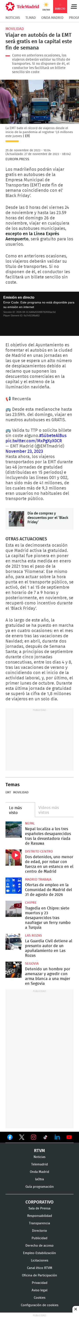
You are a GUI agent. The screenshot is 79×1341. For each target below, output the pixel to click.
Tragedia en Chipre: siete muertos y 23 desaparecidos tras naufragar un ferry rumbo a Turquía (13, 909)
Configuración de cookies (39, 1305)
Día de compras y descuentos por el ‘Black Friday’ (16, 519)
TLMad (30, 17)
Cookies (39, 1297)
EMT (8, 792)
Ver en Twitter (21, 1138)
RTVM (39, 1151)
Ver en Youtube (69, 1137)
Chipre (31, 902)
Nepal (30, 823)
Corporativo (39, 1202)
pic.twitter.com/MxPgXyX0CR (33, 441)
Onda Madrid (52, 17)
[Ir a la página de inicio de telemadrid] (22, 6)
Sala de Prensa (39, 1208)
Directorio (39, 1230)
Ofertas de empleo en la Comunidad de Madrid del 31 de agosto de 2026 (13, 886)
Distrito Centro (39, 851)
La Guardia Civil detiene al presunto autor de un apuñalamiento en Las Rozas (13, 942)
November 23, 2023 (24, 451)
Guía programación (39, 1186)
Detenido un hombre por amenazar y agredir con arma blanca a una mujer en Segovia (13, 970)
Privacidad (39, 1283)
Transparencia (39, 1223)
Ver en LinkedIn (57, 1137)
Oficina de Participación (39, 1275)
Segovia (32, 963)
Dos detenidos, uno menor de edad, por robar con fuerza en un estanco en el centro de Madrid (13, 857)
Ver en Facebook (9, 1138)
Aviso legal (39, 1290)
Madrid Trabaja (38, 879)
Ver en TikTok (45, 1138)
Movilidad (14, 29)
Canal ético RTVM (39, 1268)
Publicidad (39, 1238)
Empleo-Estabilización (39, 1253)
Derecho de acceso (39, 1245)
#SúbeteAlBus (52, 435)
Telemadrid (39, 1164)
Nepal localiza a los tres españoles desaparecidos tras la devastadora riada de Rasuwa (13, 829)
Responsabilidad (39, 1216)
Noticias (12, 17)
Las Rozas (33, 935)
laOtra (39, 1179)
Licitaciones (39, 1260)
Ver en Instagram (33, 1137)
